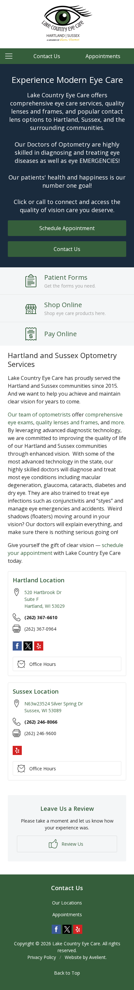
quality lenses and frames (67, 422)
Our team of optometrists (39, 414)
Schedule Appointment (67, 228)
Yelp (38, 646)
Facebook (17, 646)
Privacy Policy (41, 957)
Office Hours (42, 664)
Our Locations (67, 903)
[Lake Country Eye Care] (67, 23)
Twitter (28, 646)
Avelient (97, 957)
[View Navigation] (11, 56)
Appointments (103, 56)
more (117, 422)
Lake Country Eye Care (76, 943)
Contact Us (47, 56)
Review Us (71, 844)
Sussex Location (36, 691)
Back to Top (67, 973)
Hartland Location (38, 580)
